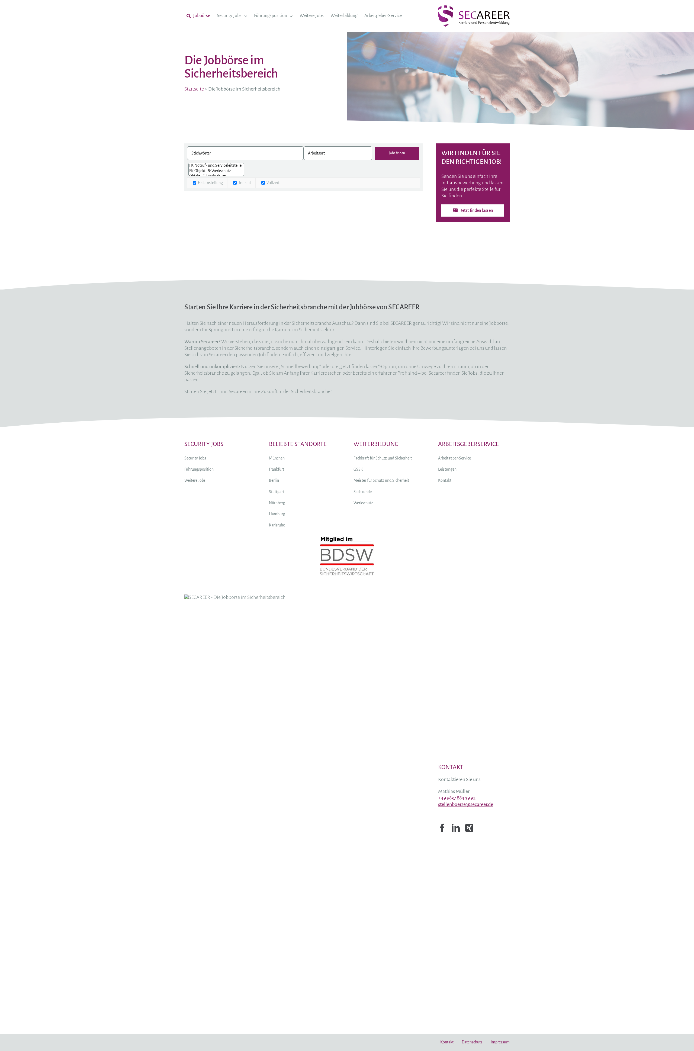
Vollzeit (272, 183)
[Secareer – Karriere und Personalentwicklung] (474, 8)
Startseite (194, 89)
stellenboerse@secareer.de (465, 804)
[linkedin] (456, 828)
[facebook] (442, 828)
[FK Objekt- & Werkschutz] (216, 171)
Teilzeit (244, 183)
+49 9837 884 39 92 (456, 798)
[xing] (469, 828)
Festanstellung (210, 183)
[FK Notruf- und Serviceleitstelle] (216, 165)
